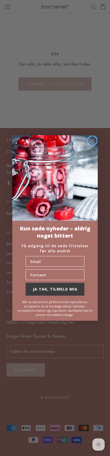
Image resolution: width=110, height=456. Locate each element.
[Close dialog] (92, 140)
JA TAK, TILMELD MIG (55, 289)
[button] (55, 178)
